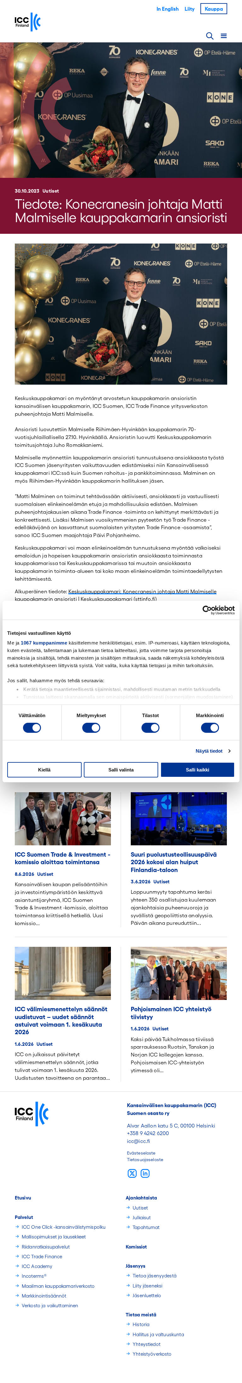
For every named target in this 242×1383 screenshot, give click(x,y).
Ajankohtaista (141, 1197)
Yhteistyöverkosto (152, 1354)
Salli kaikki (197, 769)
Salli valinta (121, 769)
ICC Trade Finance (42, 1256)
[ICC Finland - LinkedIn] (145, 1173)
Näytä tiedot (209, 751)
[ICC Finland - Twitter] (132, 1173)
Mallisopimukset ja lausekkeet (54, 1236)
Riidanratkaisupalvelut (46, 1246)
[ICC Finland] (48, 22)
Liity (189, 9)
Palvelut (24, 1217)
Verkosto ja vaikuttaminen (50, 1305)
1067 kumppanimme (44, 642)
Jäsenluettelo (147, 1295)
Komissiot (136, 1246)
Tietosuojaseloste (145, 1159)
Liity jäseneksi (147, 1285)
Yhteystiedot (146, 1344)
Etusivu (23, 1197)
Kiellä (44, 769)
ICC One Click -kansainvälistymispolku (64, 1227)
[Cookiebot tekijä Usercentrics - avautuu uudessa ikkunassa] (207, 610)
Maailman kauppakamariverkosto (58, 1286)
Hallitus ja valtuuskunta (158, 1334)
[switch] (91, 728)
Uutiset (51, 191)
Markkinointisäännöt (44, 1295)
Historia (141, 1324)
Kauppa (214, 9)
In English (168, 9)
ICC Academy (37, 1266)
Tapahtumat (146, 1227)
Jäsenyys (135, 1266)
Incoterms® (34, 1276)
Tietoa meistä (141, 1314)
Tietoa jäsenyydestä (154, 1275)
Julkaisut (142, 1217)
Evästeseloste (141, 1152)
